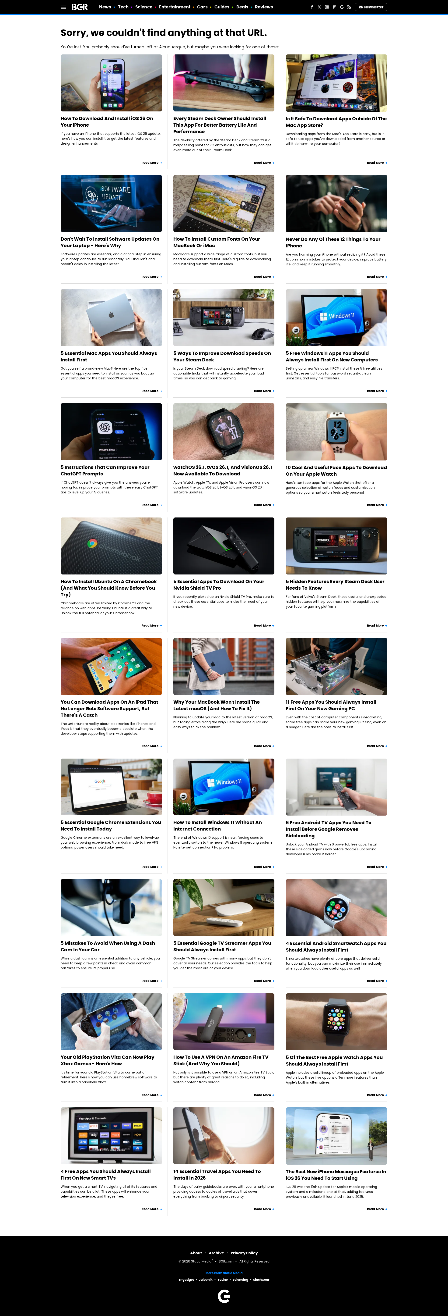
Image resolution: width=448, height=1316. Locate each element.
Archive (216, 1253)
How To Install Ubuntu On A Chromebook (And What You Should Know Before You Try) (109, 588)
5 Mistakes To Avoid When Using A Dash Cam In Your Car (108, 946)
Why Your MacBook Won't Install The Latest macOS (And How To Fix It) (216, 705)
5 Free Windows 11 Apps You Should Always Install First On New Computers (332, 356)
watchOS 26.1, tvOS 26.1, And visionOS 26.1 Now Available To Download (222, 470)
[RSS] (349, 7)
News (105, 7)
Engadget (186, 1280)
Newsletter (373, 7)
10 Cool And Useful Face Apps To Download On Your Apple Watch (336, 470)
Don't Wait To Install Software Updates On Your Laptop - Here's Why (110, 242)
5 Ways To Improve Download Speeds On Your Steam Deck (222, 356)
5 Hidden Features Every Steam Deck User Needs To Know (335, 584)
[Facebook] (312, 7)
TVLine (222, 1280)
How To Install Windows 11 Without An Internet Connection (217, 825)
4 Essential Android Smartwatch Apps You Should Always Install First (336, 946)
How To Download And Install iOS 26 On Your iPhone (107, 121)
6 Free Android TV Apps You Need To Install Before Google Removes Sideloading (328, 829)
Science (143, 7)
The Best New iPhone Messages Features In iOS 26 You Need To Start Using (336, 1175)
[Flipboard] (334, 7)
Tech (123, 7)
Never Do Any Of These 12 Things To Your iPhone (333, 242)
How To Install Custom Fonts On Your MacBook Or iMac (216, 242)
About (196, 1253)
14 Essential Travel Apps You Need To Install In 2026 (217, 1174)
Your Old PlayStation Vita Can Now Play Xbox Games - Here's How (107, 1060)
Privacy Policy (244, 1253)
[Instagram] (327, 7)
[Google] (342, 7)
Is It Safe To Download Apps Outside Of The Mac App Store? (336, 122)
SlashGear (261, 1280)
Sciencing (240, 1280)
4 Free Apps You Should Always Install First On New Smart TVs (106, 1174)
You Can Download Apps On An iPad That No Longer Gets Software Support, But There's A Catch (109, 708)
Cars (202, 7)
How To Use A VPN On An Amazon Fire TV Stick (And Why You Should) (221, 1060)
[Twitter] (319, 7)
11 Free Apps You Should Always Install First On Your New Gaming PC (331, 705)
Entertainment (174, 7)
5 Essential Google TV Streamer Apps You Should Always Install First (222, 946)
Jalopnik (206, 1280)
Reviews (264, 7)
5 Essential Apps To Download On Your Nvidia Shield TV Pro (218, 584)
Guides (222, 7)
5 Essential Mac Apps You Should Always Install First (109, 356)
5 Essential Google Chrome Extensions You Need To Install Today (111, 825)
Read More (150, 163)
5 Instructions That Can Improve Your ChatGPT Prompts (105, 470)
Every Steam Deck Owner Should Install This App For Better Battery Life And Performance (219, 125)
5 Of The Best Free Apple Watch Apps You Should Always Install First (334, 1060)
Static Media (201, 1261)
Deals (242, 7)
